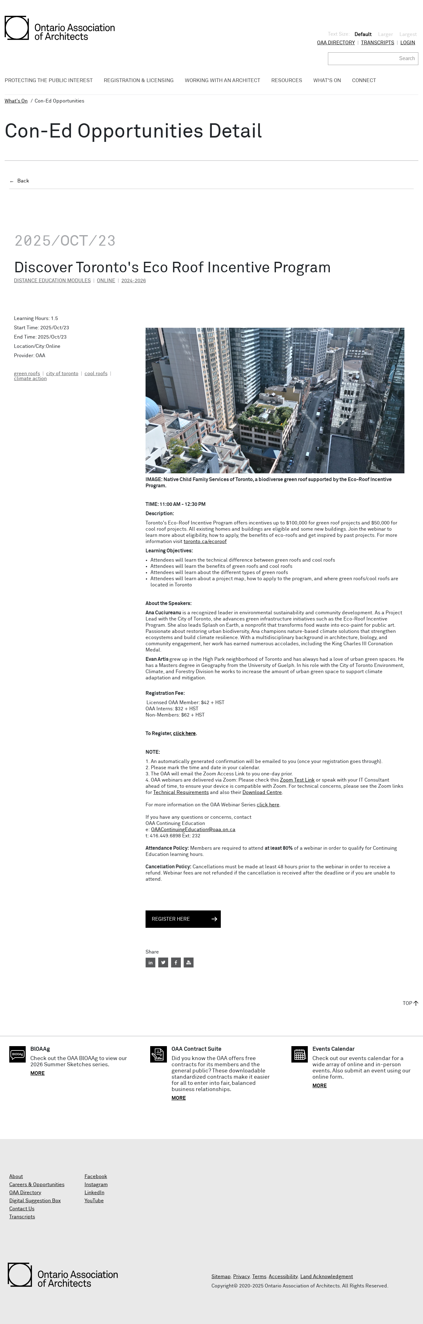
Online (106, 280)
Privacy (241, 1276)
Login (407, 42)
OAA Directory (336, 42)
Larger (385, 34)
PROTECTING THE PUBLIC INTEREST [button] (49, 80)
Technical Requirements (181, 792)
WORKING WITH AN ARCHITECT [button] (222, 80)
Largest (408, 34)
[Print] (189, 962)
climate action (30, 378)
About (16, 1176)
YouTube (94, 1200)
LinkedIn (94, 1192)
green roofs (27, 373)
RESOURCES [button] (286, 80)
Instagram (96, 1184)
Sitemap (221, 1276)
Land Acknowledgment (326, 1276)
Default (363, 34)
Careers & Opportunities (36, 1184)
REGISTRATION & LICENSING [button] (139, 80)
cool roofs (96, 373)
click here (184, 733)
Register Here (171, 919)
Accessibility (283, 1276)
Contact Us (21, 1208)
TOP (407, 1003)
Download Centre (262, 792)
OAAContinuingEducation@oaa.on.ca (193, 829)
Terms (259, 1276)
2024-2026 (133, 280)
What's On (16, 101)
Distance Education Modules (52, 280)
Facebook (96, 1176)
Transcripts (377, 42)
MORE (37, 1073)
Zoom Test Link (297, 780)
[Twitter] (163, 962)
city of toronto (62, 373)
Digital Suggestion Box (35, 1200)
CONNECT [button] (364, 80)
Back (23, 180)
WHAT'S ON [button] (327, 80)
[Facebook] (176, 962)
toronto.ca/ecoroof (205, 541)
